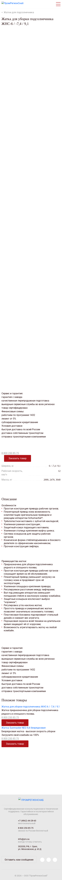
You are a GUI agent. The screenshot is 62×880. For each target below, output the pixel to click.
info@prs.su (23, 839)
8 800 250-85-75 (25, 828)
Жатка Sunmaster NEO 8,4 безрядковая (24, 727)
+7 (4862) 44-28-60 (27, 820)
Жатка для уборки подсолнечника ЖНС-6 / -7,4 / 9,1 (31, 706)
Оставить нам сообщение (19, 859)
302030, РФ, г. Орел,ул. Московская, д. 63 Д (29, 847)
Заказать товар (17, 458)
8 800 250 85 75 (10, 453)
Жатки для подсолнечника (19, 12)
